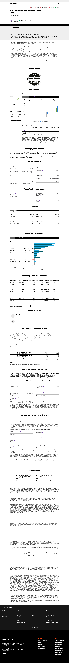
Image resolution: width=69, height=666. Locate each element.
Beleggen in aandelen (35, 621)
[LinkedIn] (3, 653)
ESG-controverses (51, 524)
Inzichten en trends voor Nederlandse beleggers (53, 619)
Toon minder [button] (55, 63)
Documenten (54, 25)
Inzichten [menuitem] (38, 3)
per (10, 346)
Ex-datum (11, 111)
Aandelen (18, 619)
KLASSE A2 (12, 298)
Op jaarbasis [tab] (32, 96)
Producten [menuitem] (27, 3)
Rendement (21, 25)
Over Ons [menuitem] (21, 3)
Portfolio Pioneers (48, 616)
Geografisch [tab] (18, 237)
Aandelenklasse (13, 280)
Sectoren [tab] (12, 237)
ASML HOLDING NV (13, 216)
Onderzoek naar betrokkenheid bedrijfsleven (29, 524)
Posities (46, 25)
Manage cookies (58, 654)
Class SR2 (12, 282)
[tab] (15, 99)
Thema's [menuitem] (32, 3)
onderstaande (46, 429)
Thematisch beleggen (35, 616)
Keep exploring (35, 627)
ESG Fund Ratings (54, 523)
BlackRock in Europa (5, 615)
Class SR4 (12, 289)
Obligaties (18, 620)
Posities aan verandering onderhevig (16, 229)
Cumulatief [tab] (38, 96)
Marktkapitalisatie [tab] (25, 237)
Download (57, 7)
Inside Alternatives (49, 620)
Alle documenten (19, 485)
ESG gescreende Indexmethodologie (42, 524)
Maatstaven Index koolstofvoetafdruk (16, 524)
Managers (40, 25)
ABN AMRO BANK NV (39, 216)
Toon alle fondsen (19, 615)
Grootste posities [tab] (13, 210)
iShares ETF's (19, 616)
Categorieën (12, 241)
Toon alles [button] (32, 265)
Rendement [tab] (25, 93)
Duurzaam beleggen (34, 615)
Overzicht (13, 25)
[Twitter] (5, 653)
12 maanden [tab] (45, 96)
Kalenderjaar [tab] (25, 96)
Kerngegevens (31, 25)
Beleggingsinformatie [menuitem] (46, 3)
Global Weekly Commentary (50, 615)
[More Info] (34, 96)
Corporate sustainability (5, 616)
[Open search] (58, 3)
